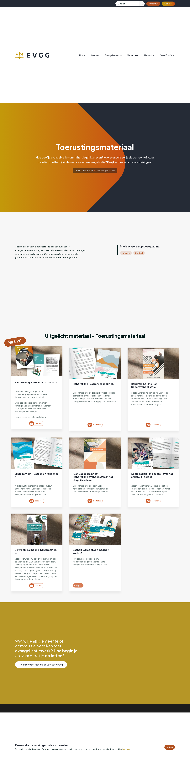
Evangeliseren (111, 55)
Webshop (153, 3)
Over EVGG (166, 55)
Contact (168, 3)
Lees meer (126, 749)
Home (82, 55)
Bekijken (78, 585)
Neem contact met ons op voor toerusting (41, 664)
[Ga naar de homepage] (32, 55)
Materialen (133, 55)
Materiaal (126, 253)
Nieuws (148, 55)
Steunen (94, 55)
